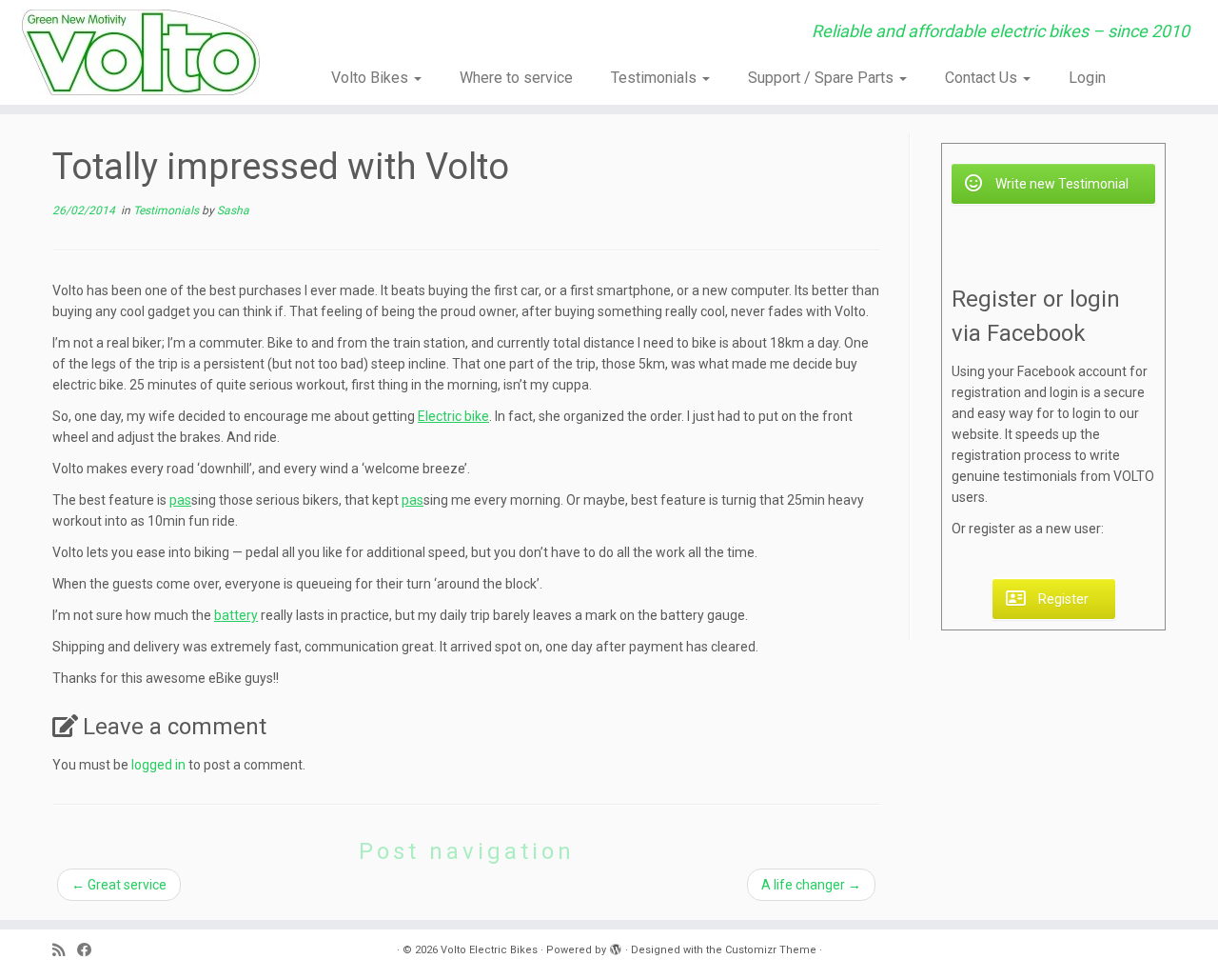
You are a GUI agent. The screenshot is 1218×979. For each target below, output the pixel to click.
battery (236, 615)
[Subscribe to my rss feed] (64, 951)
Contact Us (983, 78)
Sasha (233, 210)
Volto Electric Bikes (489, 950)
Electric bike (453, 416)
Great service (119, 884)
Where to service (516, 78)
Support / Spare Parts (822, 78)
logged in (158, 764)
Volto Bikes (371, 78)
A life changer (811, 884)
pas (180, 500)
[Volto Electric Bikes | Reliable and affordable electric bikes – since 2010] (140, 52)
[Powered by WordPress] (615, 946)
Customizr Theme (770, 950)
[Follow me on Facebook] (90, 951)
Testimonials (655, 78)
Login (1087, 78)
